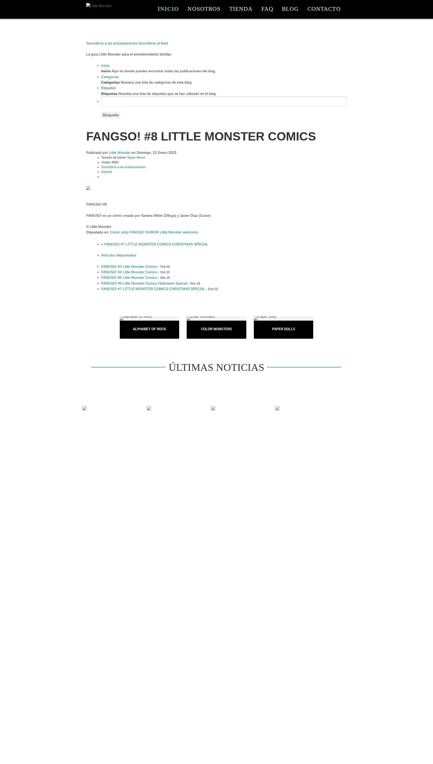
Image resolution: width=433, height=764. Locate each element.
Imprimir (106, 172)
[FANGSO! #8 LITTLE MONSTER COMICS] (88, 188)
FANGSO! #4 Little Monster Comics (129, 272)
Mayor (132, 157)
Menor (141, 157)
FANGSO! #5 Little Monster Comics (129, 277)
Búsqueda (111, 115)
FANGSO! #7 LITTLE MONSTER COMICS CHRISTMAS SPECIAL (153, 289)
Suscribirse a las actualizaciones (123, 167)
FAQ (267, 9)
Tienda (241, 9)
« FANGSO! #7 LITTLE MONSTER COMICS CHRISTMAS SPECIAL (154, 244)
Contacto (324, 9)
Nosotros (204, 9)
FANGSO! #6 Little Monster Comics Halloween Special (144, 283)
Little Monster (120, 153)
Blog (290, 9)
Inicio (168, 9)
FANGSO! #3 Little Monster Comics (129, 266)
